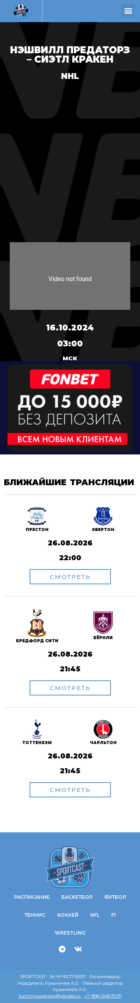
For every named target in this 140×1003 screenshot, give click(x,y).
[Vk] (78, 949)
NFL (95, 915)
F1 (113, 915)
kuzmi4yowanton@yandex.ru (50, 996)
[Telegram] (62, 949)
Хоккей (68, 915)
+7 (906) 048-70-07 (103, 996)
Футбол (115, 897)
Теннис (35, 915)
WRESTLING (70, 933)
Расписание (32, 897)
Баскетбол (77, 897)
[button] (128, 10)
